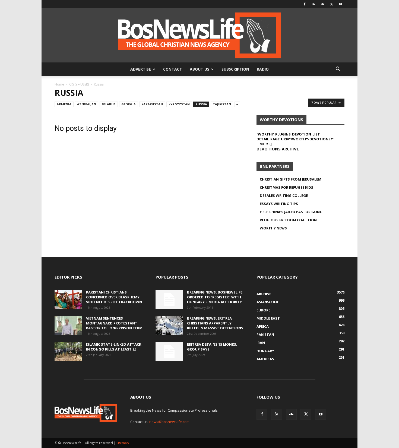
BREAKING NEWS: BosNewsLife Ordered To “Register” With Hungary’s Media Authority (214, 297)
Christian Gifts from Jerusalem (290, 179)
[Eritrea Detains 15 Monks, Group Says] (169, 351)
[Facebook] (304, 4)
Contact (172, 69)
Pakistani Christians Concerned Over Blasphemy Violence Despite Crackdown (114, 297)
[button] (337, 69)
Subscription (235, 69)
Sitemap (122, 443)
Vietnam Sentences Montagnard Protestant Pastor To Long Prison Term (114, 323)
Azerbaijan (86, 104)
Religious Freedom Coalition (288, 219)
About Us (199, 69)
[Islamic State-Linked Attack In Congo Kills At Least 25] (68, 351)
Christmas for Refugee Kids (286, 187)
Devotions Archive (277, 149)
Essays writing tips (279, 203)
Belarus (109, 104)
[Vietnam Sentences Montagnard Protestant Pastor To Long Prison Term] (68, 325)
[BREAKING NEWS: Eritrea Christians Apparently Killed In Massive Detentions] (169, 325)
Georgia (128, 104)
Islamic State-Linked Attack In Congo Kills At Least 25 (113, 347)
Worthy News (273, 228)
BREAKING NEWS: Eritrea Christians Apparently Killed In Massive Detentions (215, 323)
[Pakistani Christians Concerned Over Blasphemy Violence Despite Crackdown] (68, 299)
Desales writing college (284, 195)
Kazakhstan (152, 104)
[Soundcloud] (322, 4)
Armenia (64, 104)
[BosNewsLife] (199, 35)
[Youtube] (340, 4)
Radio (263, 69)
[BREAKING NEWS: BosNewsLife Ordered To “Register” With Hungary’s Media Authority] (169, 299)
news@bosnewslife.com (169, 421)
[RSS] (313, 4)
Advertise (140, 69)
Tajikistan (222, 104)
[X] (331, 4)
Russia (201, 104)
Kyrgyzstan (179, 104)
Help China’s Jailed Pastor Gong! (292, 211)
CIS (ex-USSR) (79, 84)
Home (59, 84)
